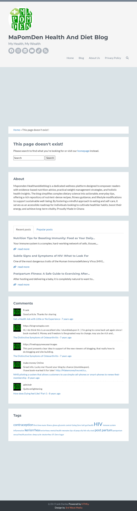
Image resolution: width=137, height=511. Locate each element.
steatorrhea (46, 434)
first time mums (40, 425)
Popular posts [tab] (45, 229)
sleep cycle (36, 434)
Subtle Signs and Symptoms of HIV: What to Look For (51, 255)
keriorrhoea (45, 430)
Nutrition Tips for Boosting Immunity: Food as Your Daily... (54, 238)
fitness (49, 425)
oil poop (76, 430)
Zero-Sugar (59, 434)
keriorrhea (32, 430)
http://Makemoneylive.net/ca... (71, 370)
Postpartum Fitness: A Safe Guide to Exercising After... (51, 273)
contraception (23, 425)
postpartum (117, 430)
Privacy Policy (113, 57)
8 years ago (34, 377)
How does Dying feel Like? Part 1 (30, 393)
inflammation (18, 430)
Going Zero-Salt (78, 425)
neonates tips (67, 430)
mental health (55, 430)
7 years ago (67, 318)
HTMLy (85, 503)
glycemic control (64, 425)
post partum (103, 430)
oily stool (90, 430)
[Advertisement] (68, 93)
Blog (81, 57)
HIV (98, 424)
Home (70, 57)
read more (23, 248)
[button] (127, 58)
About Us (94, 57)
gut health (89, 425)
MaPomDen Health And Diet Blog (58, 37)
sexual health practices (22, 434)
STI (53, 434)
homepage (83, 150)
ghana (55, 425)
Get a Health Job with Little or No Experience (36, 318)
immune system (109, 425)
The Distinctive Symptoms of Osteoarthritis (35, 337)
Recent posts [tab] (23, 229)
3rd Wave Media (73, 507)
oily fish (83, 430)
